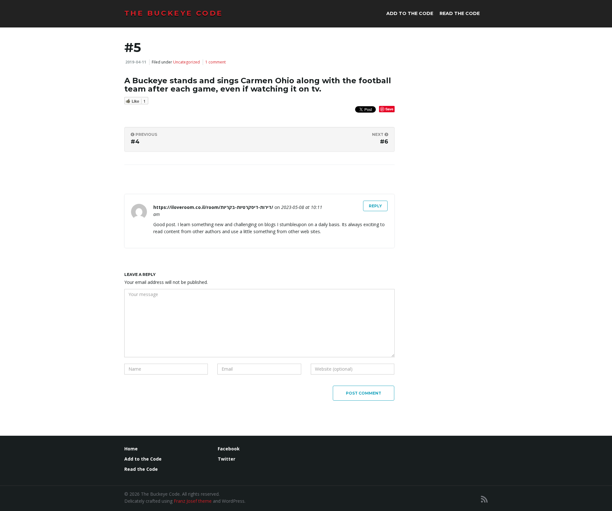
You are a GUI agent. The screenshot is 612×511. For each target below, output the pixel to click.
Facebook (229, 449)
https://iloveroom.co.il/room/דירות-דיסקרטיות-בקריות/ (213, 207)
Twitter (226, 459)
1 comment (215, 62)
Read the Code (460, 13)
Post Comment (363, 393)
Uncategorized (186, 62)
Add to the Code (409, 13)
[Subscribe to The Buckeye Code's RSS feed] (484, 499)
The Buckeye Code (173, 13)
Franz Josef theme (193, 501)
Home (131, 449)
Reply (375, 206)
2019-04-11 (135, 62)
